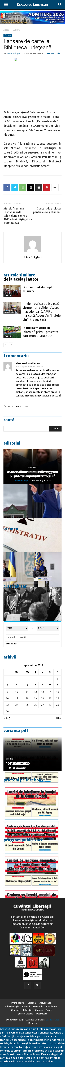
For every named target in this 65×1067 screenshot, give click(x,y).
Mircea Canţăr (22, 480)
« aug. (7, 717)
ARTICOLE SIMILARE (19, 275)
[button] (60, 4)
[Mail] (37, 985)
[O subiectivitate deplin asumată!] (12, 291)
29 (57, 704)
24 (16, 704)
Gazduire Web (52, 1019)
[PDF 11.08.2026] (32, 822)
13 (42, 691)
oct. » (58, 717)
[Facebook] (27, 985)
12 (35, 691)
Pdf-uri (9, 759)
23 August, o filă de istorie (33, 476)
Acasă (6, 29)
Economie (38, 1006)
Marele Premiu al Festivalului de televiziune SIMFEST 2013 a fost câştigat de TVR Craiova (17, 216)
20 (42, 698)
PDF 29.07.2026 (18, 763)
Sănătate (15, 1010)
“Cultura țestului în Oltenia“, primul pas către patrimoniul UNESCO (41, 332)
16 (7, 698)
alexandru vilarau (28, 363)
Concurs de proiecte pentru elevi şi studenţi (47, 210)
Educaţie (27, 1010)
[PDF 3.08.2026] (32, 857)
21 (50, 698)
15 (57, 691)
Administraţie (12, 1006)
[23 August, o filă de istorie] (32, 604)
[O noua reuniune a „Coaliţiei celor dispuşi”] (32, 569)
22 (57, 698)
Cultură (16, 29)
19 (35, 698)
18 (27, 698)
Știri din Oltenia (25, 1013)
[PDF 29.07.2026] (32, 891)
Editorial (11, 443)
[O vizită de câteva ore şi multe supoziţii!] (32, 501)
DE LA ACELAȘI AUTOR (20, 279)
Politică (26, 1006)
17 (16, 698)
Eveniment (51, 1006)
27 (42, 704)
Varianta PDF (15, 731)
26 (35, 704)
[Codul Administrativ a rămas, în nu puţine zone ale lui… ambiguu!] (32, 535)
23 (7, 704)
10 (16, 691)
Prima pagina (17, 1003)
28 (50, 704)
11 (27, 691)
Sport (49, 1010)
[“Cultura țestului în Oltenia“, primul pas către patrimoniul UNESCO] (12, 332)
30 (7, 711)
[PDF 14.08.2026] (32, 788)
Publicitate (41, 1013)
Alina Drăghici (14, 53)
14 (50, 691)
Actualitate (9, 312)
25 (27, 704)
